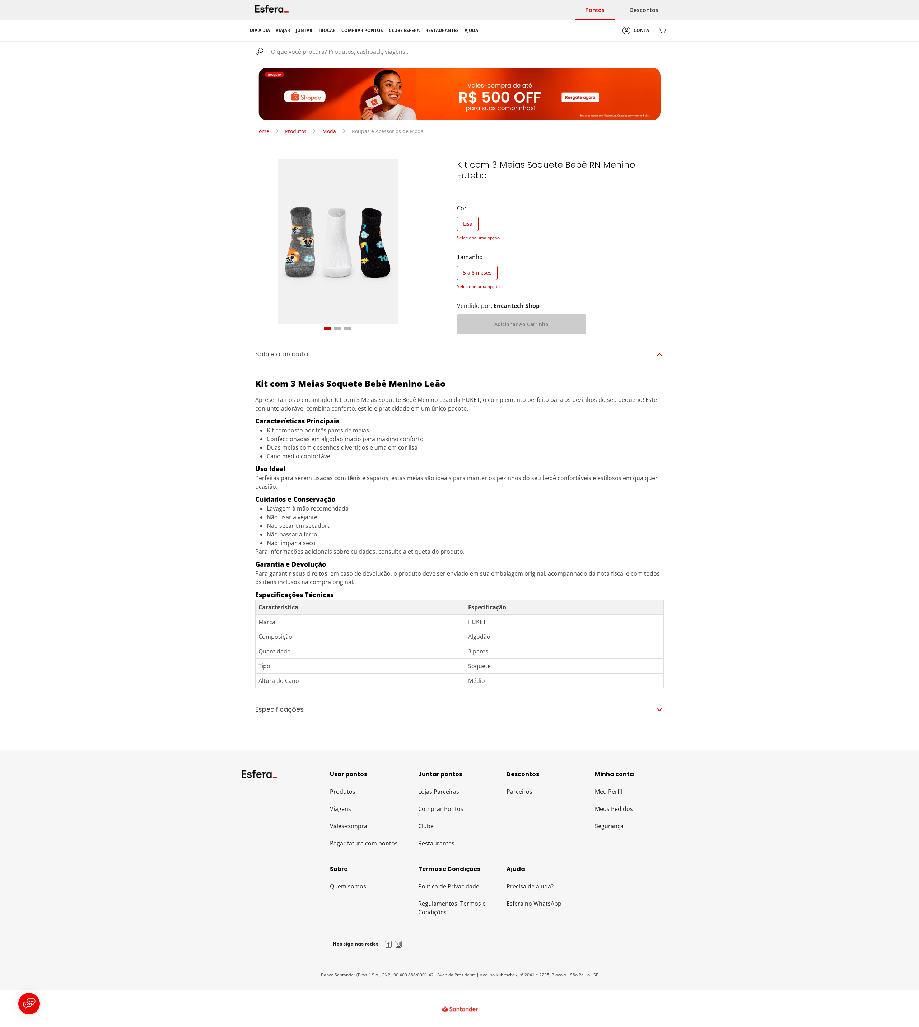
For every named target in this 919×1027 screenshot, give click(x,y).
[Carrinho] (662, 30)
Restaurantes (436, 843)
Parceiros (519, 792)
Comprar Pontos (440, 809)
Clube (426, 826)
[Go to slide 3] (347, 328)
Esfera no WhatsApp (534, 904)
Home (262, 131)
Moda (329, 131)
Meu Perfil (608, 792)
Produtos (296, 131)
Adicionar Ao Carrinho (521, 324)
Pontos (595, 10)
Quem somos (348, 886)
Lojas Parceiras (438, 792)
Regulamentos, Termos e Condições (452, 908)
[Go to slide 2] (337, 328)
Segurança (609, 826)
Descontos (643, 10)
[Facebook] (388, 944)
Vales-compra (348, 826)
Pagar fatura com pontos (364, 843)
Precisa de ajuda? (530, 886)
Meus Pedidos (614, 809)
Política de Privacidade (448, 886)
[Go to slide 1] (327, 328)
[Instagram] (398, 944)
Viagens (340, 809)
